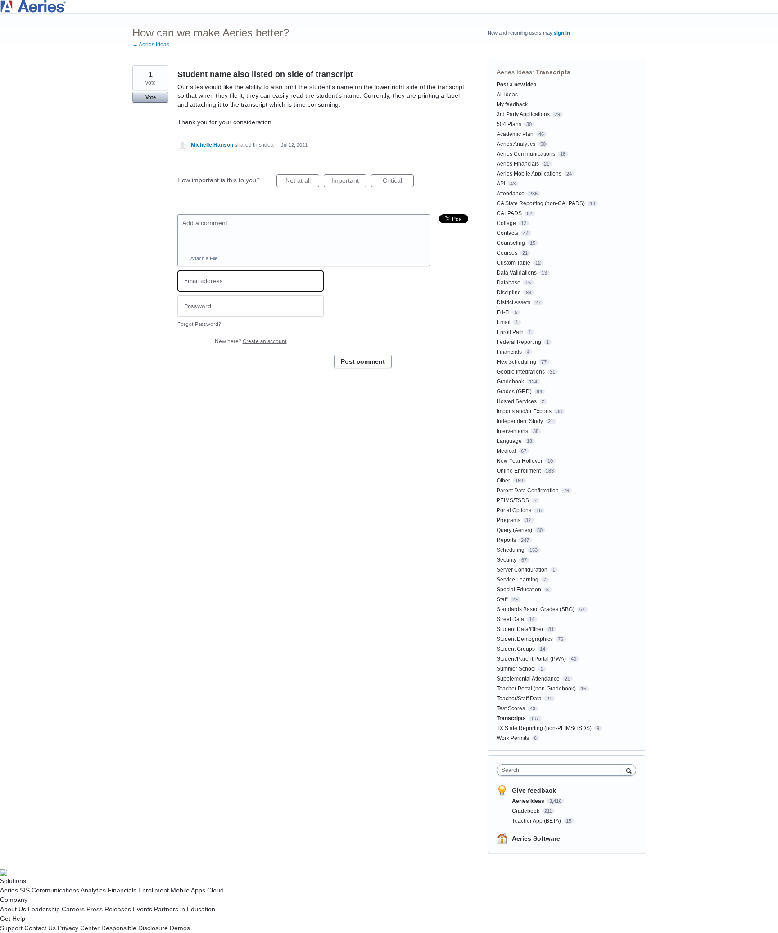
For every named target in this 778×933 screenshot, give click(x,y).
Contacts (507, 233)
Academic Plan (515, 134)
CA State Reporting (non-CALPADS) (541, 203)
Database (508, 282)
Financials (509, 352)
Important (348, 182)
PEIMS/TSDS (513, 500)
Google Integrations (521, 372)
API (501, 183)
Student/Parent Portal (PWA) (531, 659)
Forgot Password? (199, 324)
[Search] (629, 769)
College (506, 223)
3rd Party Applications (523, 114)
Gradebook (510, 382)
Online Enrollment (519, 471)
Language (509, 441)
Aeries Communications (526, 154)
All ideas (507, 94)
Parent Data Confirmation (528, 490)
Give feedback (534, 790)
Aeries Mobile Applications (529, 174)
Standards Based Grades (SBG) (535, 609)
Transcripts (553, 72)
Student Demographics (525, 639)
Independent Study (520, 421)
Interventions (512, 431)
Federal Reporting (519, 342)
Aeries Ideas (514, 72)
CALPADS (509, 213)
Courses (507, 253)
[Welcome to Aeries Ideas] (389, 6)
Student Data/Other (520, 629)
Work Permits (513, 738)
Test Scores (511, 708)
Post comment (363, 361)
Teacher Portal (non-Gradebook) (536, 688)
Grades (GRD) (514, 391)
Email (504, 322)
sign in (562, 33)
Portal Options (514, 510)
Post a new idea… (519, 84)
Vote (150, 97)
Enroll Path (510, 332)
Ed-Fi (503, 312)
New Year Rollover (520, 461)
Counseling (511, 243)
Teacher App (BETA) (537, 821)
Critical (398, 182)
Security (506, 560)
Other (503, 481)
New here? (251, 341)
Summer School (516, 669)
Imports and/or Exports (524, 411)
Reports (506, 540)
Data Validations (517, 273)
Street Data (510, 619)
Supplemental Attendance (528, 679)
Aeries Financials (518, 164)
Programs (508, 520)
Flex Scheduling (516, 362)
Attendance (511, 193)
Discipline (509, 292)
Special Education (519, 589)
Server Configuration (522, 570)
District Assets (513, 302)
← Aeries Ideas (150, 44)
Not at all (302, 182)
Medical (506, 451)
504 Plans (509, 124)
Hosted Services (517, 401)
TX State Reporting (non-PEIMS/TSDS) (544, 728)
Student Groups (516, 649)
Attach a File (203, 258)
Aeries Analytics (516, 144)
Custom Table (513, 263)
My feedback (512, 104)
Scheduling (511, 550)
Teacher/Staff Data (519, 698)
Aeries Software (536, 838)
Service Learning (517, 580)
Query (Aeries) (514, 530)
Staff (502, 599)
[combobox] (561, 770)
